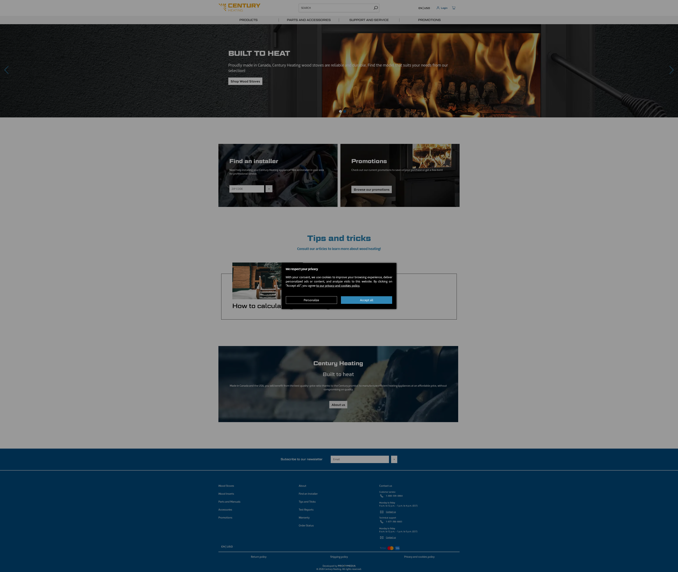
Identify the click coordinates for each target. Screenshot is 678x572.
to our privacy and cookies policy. (338, 286)
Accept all (366, 300)
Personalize (311, 300)
